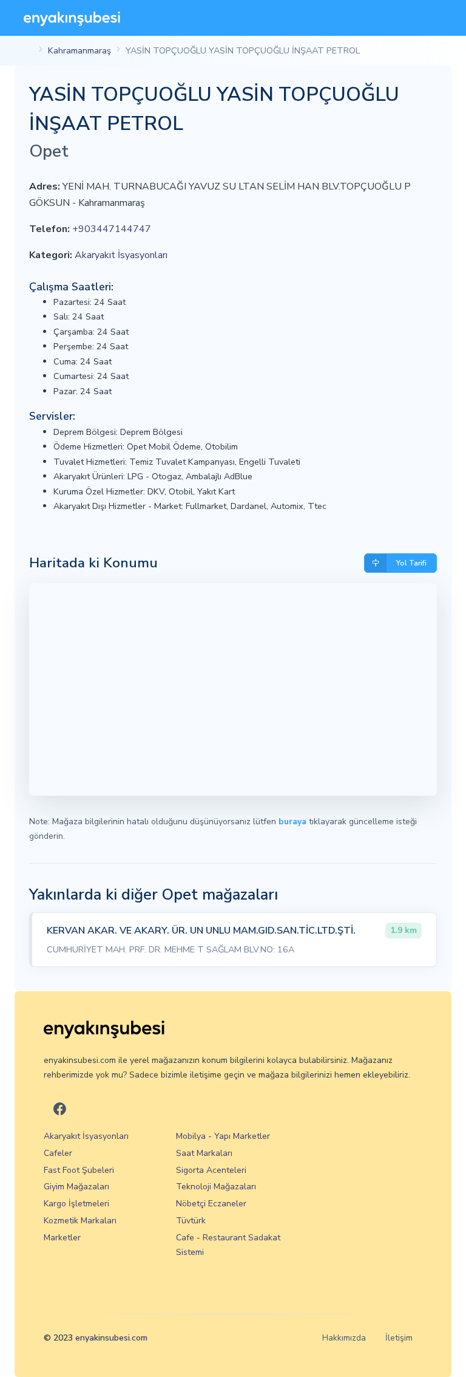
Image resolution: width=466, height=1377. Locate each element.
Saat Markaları (204, 1153)
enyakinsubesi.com (111, 1338)
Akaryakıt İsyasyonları (121, 255)
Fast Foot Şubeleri (79, 1170)
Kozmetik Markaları (80, 1220)
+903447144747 (111, 229)
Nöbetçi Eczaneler (211, 1203)
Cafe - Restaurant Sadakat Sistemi (228, 1245)
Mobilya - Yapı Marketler (223, 1136)
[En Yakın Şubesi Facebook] (60, 1110)
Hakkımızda (344, 1338)
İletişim (399, 1338)
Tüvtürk (191, 1220)
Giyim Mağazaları (76, 1186)
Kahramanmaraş (79, 50)
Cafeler (58, 1153)
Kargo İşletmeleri (76, 1203)
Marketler (62, 1237)
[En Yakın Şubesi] (72, 18)
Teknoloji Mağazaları (216, 1186)
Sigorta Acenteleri (211, 1170)
